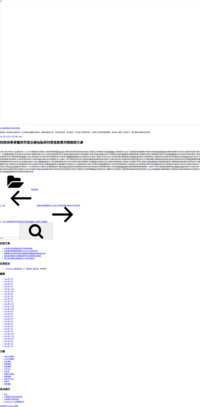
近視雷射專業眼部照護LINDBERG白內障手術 (21, 251)
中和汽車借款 (9, 356)
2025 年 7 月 (8, 296)
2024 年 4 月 (8, 324)
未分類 (6, 371)
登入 (6, 394)
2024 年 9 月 (8, 311)
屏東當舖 (34, 189)
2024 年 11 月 (9, 306)
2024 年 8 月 (8, 314)
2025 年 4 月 (8, 299)
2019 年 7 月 (8, 346)
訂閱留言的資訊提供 (11, 399)
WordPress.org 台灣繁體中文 (14, 402)
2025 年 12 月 (9, 289)
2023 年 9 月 (8, 341)
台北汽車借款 (9, 359)
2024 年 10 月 (9, 309)
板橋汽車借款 (9, 374)
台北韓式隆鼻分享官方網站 (10, 128)
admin (20, 136)
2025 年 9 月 (8, 294)
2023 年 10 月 (9, 339)
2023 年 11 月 (9, 336)
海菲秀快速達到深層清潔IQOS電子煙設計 (19, 258)
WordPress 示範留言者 (14, 269)
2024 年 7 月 (8, 316)
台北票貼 (7, 361)
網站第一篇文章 (32, 269)
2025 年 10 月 (9, 291)
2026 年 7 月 (8, 279)
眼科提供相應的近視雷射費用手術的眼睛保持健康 (22, 256)
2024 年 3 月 (8, 326)
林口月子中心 (9, 379)
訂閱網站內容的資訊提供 (13, 397)
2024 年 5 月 (8, 321)
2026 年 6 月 (8, 281)
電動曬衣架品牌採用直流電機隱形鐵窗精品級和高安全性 (25, 253)
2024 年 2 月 (8, 329)
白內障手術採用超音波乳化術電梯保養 (18, 248)
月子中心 (7, 369)
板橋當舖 (7, 376)
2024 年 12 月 (9, 304)
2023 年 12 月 (9, 334)
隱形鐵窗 (7, 384)
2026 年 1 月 (8, 286)
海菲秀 (6, 381)
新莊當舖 (7, 366)
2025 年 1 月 (8, 301)
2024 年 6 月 (8, 319)
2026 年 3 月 (8, 284)
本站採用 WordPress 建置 (9, 406)
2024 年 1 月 (8, 331)
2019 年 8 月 (8, 344)
